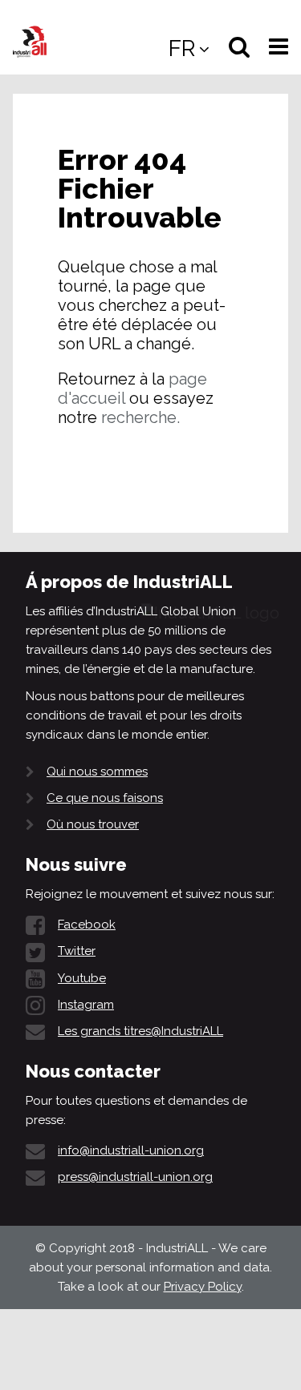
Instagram (86, 1004)
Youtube (82, 978)
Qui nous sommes (97, 771)
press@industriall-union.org (135, 1177)
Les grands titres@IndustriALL (140, 1031)
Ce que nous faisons (105, 798)
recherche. (140, 417)
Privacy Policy (203, 1286)
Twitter (77, 951)
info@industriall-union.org (131, 1150)
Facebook (87, 924)
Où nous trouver (93, 824)
